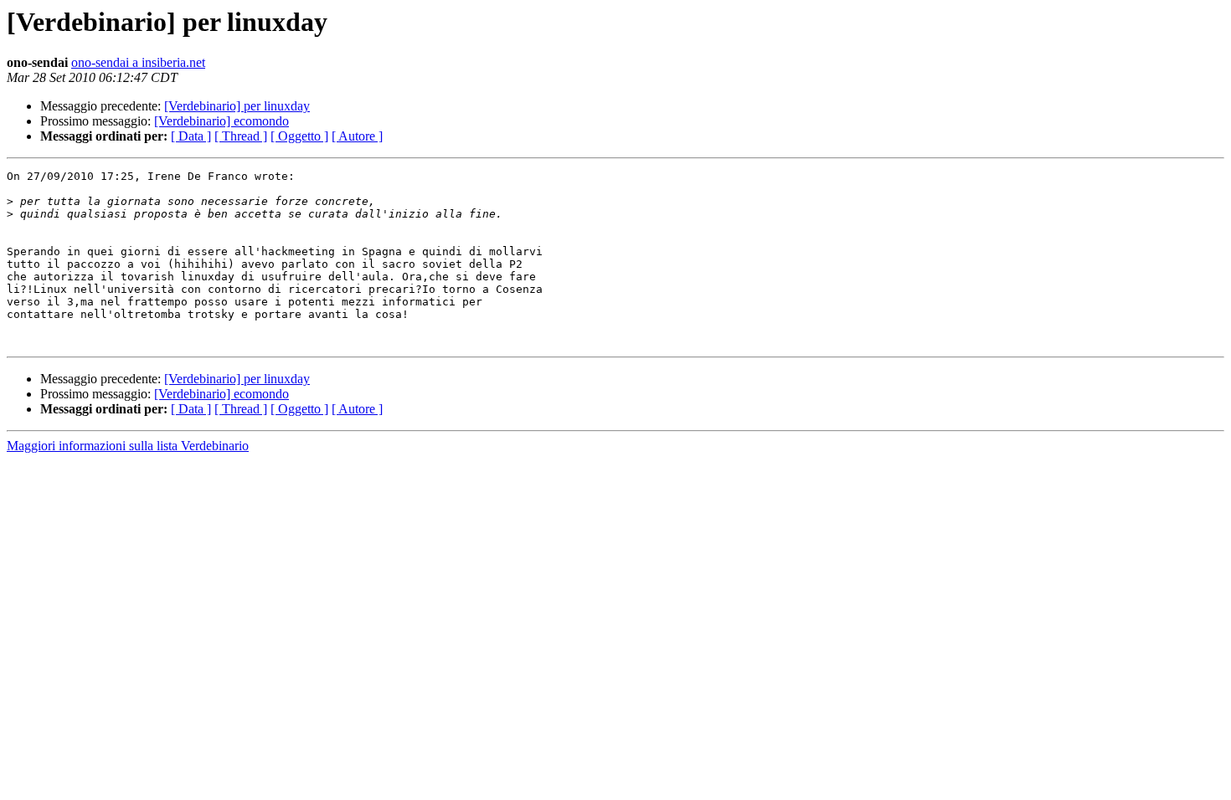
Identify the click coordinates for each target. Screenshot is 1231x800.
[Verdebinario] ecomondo (221, 121)
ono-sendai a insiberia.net (138, 62)
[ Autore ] (357, 136)
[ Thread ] (240, 136)
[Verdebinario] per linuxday (237, 106)
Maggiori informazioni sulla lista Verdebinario (128, 445)
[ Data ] (191, 136)
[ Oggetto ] (299, 136)
